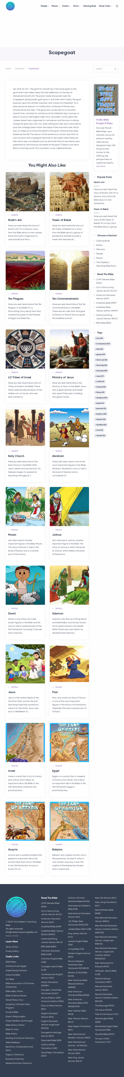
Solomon (57, 613)
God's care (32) (102, 360)
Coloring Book (89, 6)
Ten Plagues (15, 298)
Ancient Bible (12, 1012)
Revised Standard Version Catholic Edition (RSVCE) (106, 997)
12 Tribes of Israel (19, 377)
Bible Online (11, 1033)
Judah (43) (100, 381)
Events (65, 6)
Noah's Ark (15, 220)
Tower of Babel (61, 220)
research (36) (101, 419)
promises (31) (101, 408)
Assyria (13, 849)
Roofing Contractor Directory (20, 1038)
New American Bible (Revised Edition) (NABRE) (77, 983)
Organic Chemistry (15, 1054)
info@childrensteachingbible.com (22, 932)
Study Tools (104, 6)
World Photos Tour (14, 1000)
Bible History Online (15, 1025)
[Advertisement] (62, 29)
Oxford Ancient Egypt (16, 966)
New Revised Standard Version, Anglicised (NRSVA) (106, 940)
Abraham (58, 456)
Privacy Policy (12, 951)
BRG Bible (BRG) (103, 323)
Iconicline (15, 936)
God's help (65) (102, 365)
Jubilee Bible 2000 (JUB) (79, 929)
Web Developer (13, 1042)
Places (55, 6)
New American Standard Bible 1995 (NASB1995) (78, 1003)
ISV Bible (10, 979)
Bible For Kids (12, 1029)
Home (8, 69)
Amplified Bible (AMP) (106, 303)
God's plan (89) (102, 371)
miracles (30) (101, 387)
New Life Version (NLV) (105, 898)
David (12, 613)
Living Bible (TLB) (76, 949)
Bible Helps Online (14, 991)
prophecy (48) (101, 414)
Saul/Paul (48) (101, 425)
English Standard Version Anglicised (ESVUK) (50, 1024)
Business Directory (15, 1059)
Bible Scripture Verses (16, 995)
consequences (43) (103, 344)
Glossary (19, 69)
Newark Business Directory (19, 1063)
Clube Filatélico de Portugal (19, 1021)
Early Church (16, 456)
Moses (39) (100, 392)
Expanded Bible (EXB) (51, 1040)
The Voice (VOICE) (103, 1010)
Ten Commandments (65, 298)
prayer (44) (100, 403)
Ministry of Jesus (63, 377)
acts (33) (100, 338)
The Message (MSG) (104, 1005)
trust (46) (100, 430)
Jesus (12, 692)
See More (100, 166)
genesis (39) (101, 354)
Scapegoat (34, 69)
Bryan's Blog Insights (16, 1016)
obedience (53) (102, 398)
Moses (12, 534)
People (44, 6)
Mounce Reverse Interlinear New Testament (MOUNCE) (78, 964)
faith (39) (100, 349)
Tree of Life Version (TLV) (106, 1014)
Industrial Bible (13, 975)
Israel (11, 770)
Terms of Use (12, 947)
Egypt (55, 770)
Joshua (56, 534)
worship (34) (101, 435)
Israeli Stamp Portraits (16, 970)
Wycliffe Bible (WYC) (104, 1034)
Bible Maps (11, 962)
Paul (55, 692)
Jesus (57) (100, 376)
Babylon (57, 849)
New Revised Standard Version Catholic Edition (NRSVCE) (106, 929)
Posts (76, 6)
